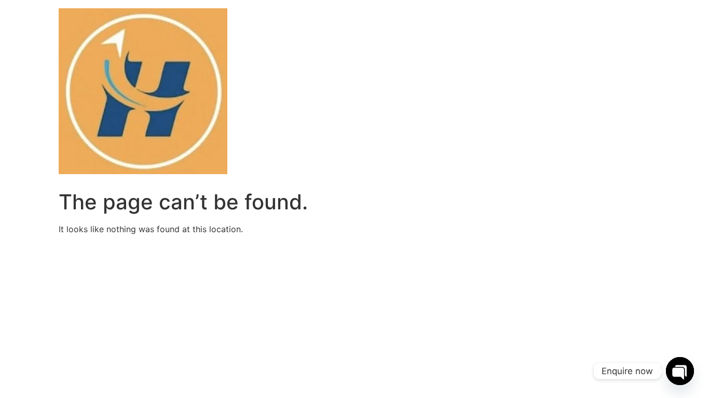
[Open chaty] (680, 371)
